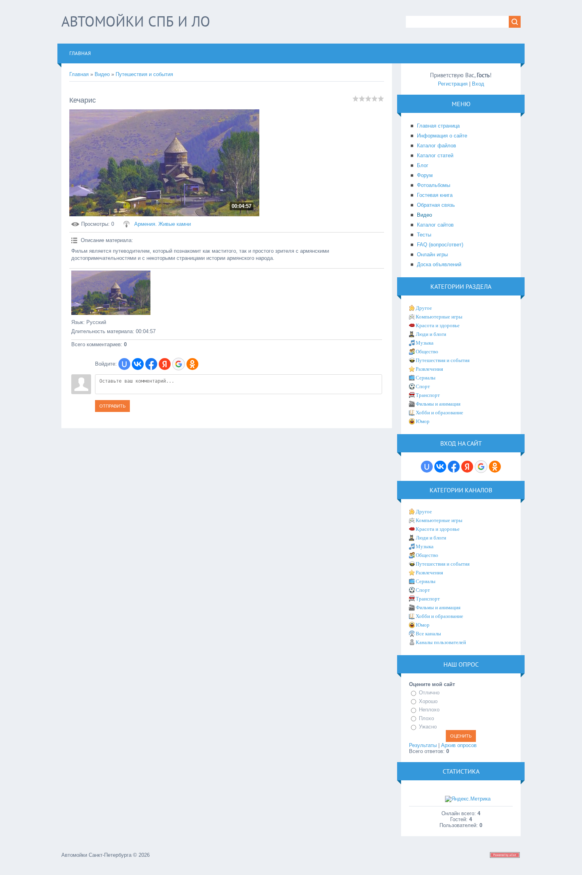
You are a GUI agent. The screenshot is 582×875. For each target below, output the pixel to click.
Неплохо (429, 710)
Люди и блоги (431, 334)
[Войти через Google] (178, 364)
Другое (424, 308)
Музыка (425, 343)
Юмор (423, 421)
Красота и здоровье (438, 325)
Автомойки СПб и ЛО (135, 21)
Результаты (423, 745)
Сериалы (426, 378)
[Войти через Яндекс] (165, 364)
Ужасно (428, 727)
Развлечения (429, 369)
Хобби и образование (439, 413)
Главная (79, 74)
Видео (102, 74)
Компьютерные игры (439, 317)
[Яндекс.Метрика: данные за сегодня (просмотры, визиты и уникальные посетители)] (468, 799)
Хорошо (428, 701)
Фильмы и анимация (438, 404)
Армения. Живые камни (162, 224)
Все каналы (428, 634)
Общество (427, 352)
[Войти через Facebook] (151, 364)
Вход (478, 84)
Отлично (429, 693)
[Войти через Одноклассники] (192, 364)
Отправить (112, 406)
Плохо (426, 718)
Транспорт (428, 395)
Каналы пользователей (441, 642)
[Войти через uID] (124, 364)
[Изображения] (110, 293)
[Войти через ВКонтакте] (138, 364)
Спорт (423, 386)
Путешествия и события (144, 74)
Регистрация (453, 84)
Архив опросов (459, 745)
